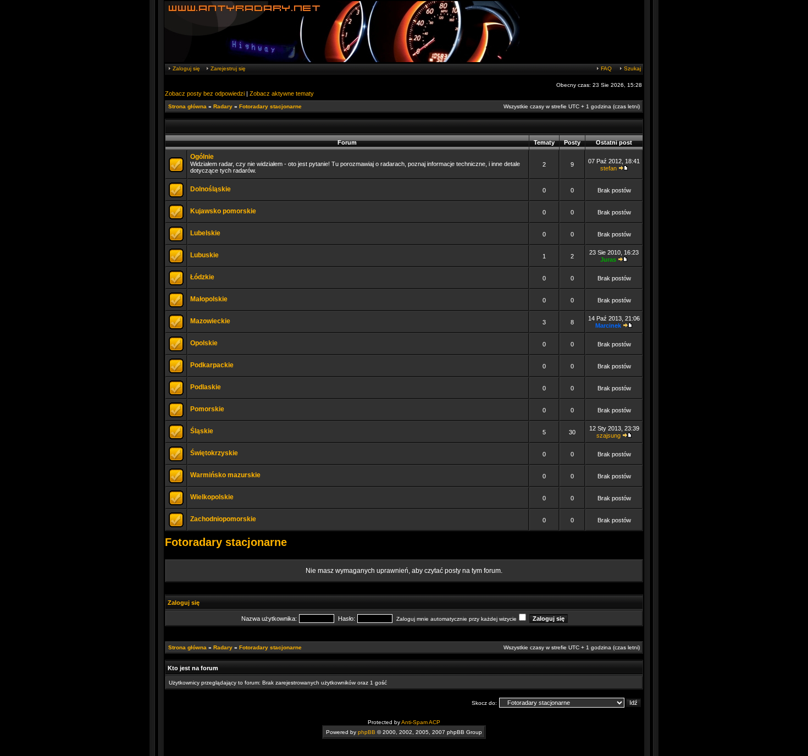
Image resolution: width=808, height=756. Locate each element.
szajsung (608, 435)
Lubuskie (204, 255)
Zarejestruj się (227, 68)
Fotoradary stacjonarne (270, 106)
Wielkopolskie (212, 497)
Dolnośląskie (210, 189)
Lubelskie (205, 233)
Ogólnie (202, 157)
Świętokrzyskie (214, 453)
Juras (608, 259)
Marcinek (608, 325)
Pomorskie (207, 409)
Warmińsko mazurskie (225, 475)
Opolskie (204, 343)
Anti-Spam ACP (420, 722)
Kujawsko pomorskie (223, 211)
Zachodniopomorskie (223, 519)
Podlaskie (205, 387)
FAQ (605, 68)
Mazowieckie (210, 321)
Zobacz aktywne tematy (282, 93)
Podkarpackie (212, 365)
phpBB (366, 732)
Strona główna (187, 106)
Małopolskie (209, 299)
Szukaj (631, 68)
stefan (608, 168)
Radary (223, 106)
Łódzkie (202, 277)
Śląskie (201, 431)
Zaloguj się (185, 68)
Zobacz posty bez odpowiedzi (205, 93)
